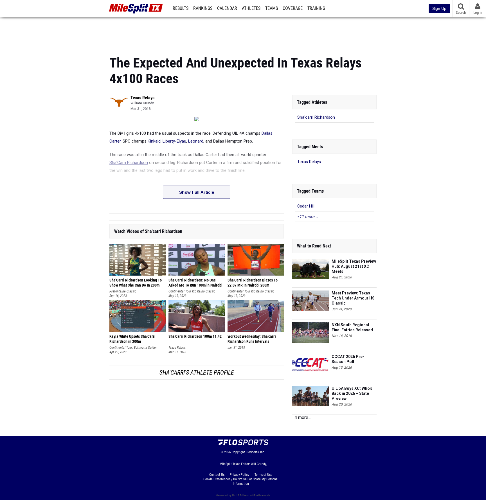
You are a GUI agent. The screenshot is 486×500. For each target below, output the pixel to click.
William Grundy (142, 103)
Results (180, 8)
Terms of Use (263, 475)
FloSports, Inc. (255, 452)
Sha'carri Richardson (316, 117)
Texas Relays (142, 97)
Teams (271, 8)
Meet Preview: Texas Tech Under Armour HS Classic (353, 298)
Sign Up (439, 8)
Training (316, 8)
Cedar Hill (305, 206)
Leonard (195, 141)
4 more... (302, 417)
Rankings (202, 8)
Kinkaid (154, 141)
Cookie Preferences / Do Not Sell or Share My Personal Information (240, 481)
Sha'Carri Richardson (128, 162)
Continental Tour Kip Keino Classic (191, 291)
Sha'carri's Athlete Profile (196, 372)
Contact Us (216, 475)
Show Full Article (196, 192)
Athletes (251, 8)
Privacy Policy (239, 475)
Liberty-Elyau (173, 141)
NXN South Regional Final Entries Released (352, 327)
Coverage (293, 8)
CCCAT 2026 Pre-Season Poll (348, 359)
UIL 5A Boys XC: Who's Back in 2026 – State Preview (352, 393)
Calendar (227, 8)
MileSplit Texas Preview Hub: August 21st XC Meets (354, 266)
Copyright (238, 452)
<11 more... (307, 216)
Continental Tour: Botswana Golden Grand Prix (133, 348)
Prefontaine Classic (122, 291)
